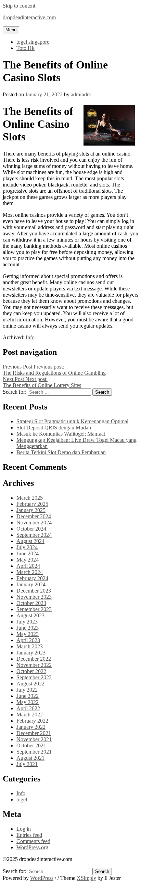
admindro (81, 94)
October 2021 (31, 745)
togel (21, 799)
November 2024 (34, 522)
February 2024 (32, 578)
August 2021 (30, 758)
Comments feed (33, 841)
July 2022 (27, 690)
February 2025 (32, 504)
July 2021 (27, 764)
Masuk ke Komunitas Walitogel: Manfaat (60, 434)
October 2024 (31, 529)
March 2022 (29, 714)
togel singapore (32, 42)
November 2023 (34, 597)
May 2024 (27, 560)
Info (30, 337)
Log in (23, 829)
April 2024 (28, 566)
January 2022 (31, 727)
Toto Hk (25, 48)
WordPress (41, 878)
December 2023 (33, 591)
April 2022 (28, 708)
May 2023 (27, 634)
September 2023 (34, 609)
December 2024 (33, 516)
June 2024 (27, 553)
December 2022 (33, 659)
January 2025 (31, 510)
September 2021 (34, 752)
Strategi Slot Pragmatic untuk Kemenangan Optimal (72, 421)
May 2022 (27, 702)
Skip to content (19, 6)
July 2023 (27, 622)
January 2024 (31, 584)
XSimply (86, 878)
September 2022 (34, 677)
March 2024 (29, 572)
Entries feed (29, 835)
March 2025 (29, 498)
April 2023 (28, 640)
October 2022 (31, 671)
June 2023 (27, 628)
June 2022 (27, 696)
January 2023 (31, 653)
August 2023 (30, 615)
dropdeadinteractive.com (29, 17)
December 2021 (33, 733)
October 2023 (31, 603)
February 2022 (32, 721)
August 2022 (30, 683)
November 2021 (34, 739)
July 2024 (27, 547)
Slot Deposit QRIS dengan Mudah (53, 427)
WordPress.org (32, 847)
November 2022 (34, 665)
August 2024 (30, 541)
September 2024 (34, 535)
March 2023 (29, 646)
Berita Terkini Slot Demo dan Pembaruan (61, 452)
